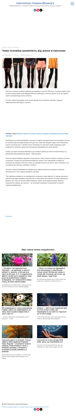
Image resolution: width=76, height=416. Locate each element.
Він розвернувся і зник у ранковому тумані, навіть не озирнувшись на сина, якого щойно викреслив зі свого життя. (17, 311)
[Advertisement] (38, 28)
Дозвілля (29, 55)
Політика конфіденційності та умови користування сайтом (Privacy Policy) (25, 407)
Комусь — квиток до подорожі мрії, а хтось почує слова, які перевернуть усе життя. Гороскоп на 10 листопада (52, 311)
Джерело (9, 216)
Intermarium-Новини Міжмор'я (35, 3)
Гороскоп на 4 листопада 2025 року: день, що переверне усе (50, 341)
